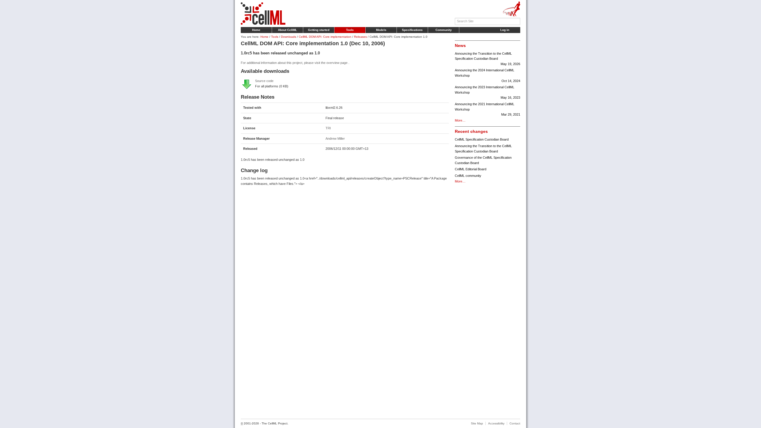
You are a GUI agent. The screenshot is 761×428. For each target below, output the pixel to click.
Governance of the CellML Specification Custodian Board (483, 160)
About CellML (287, 30)
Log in (504, 30)
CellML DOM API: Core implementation (325, 36)
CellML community (468, 175)
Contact (515, 423)
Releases (360, 36)
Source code (264, 81)
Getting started (318, 30)
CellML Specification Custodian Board (482, 139)
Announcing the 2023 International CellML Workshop (487, 92)
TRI (328, 128)
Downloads (288, 36)
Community (443, 30)
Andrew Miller (335, 138)
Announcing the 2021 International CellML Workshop (487, 109)
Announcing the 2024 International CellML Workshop (487, 75)
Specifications (412, 30)
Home (256, 30)
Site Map (477, 423)
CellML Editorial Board (470, 169)
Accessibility (496, 423)
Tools (350, 30)
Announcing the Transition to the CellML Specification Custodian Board (487, 59)
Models (381, 30)
